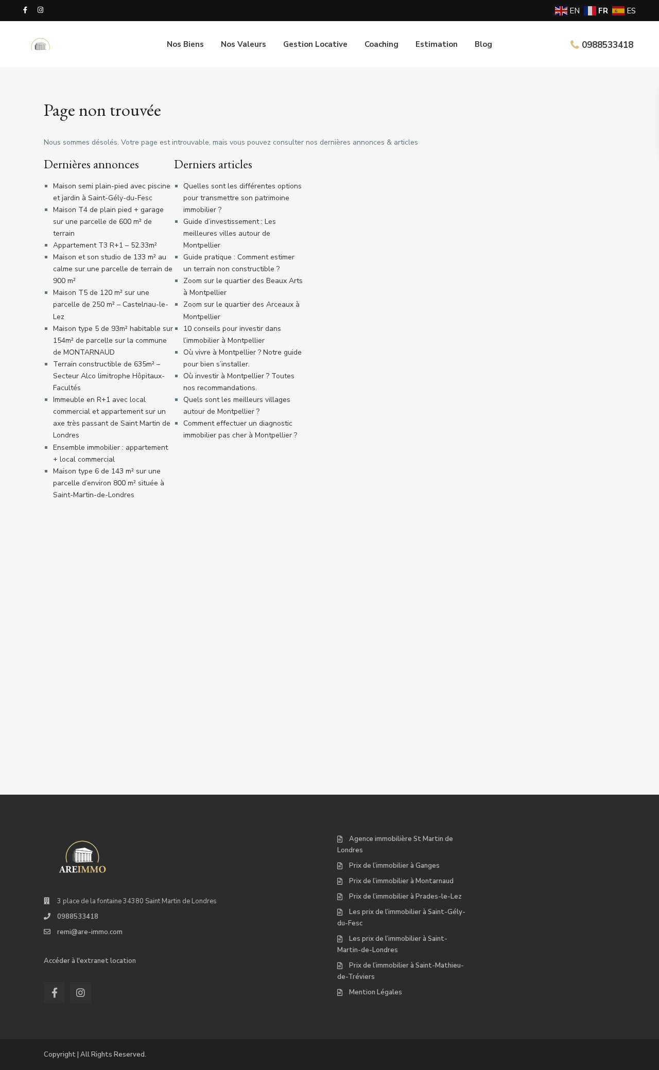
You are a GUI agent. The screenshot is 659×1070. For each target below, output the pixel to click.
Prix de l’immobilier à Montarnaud (401, 881)
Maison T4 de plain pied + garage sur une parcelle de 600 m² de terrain (108, 221)
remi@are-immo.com (90, 932)
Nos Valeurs (243, 44)
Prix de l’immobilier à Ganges (394, 865)
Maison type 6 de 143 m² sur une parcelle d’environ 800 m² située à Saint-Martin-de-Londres (108, 483)
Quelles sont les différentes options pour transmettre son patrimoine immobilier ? (242, 198)
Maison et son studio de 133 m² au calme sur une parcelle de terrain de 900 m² (112, 269)
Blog (483, 44)
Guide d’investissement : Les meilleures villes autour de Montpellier (229, 233)
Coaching (381, 44)
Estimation (436, 44)
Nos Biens (185, 44)
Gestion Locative (315, 44)
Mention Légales (375, 992)
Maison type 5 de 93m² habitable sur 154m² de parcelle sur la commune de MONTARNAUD (113, 340)
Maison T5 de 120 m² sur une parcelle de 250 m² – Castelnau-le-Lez (110, 304)
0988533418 (607, 45)
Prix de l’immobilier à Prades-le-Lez (405, 896)
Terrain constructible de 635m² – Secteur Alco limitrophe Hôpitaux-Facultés (109, 376)
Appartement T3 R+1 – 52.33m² (105, 245)
